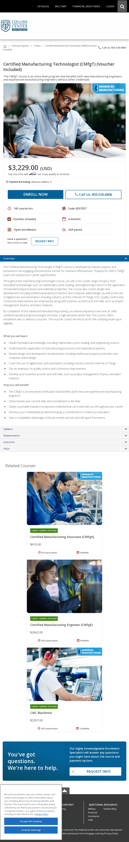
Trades (37, 45)
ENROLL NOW (35, 194)
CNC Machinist (41, 713)
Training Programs (20, 45)
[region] (31, 812)
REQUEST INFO (44, 241)
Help (90, 819)
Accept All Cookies (31, 821)
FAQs (6, 448)
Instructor (9, 442)
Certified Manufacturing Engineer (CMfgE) (61, 625)
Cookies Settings (31, 829)
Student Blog (109, 808)
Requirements (11, 435)
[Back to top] (64, 803)
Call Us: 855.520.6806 (112, 47)
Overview (9, 258)
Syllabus (8, 429)
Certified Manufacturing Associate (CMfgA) (62, 537)
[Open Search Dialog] (122, 6)
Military (92, 808)
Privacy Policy (111, 833)
